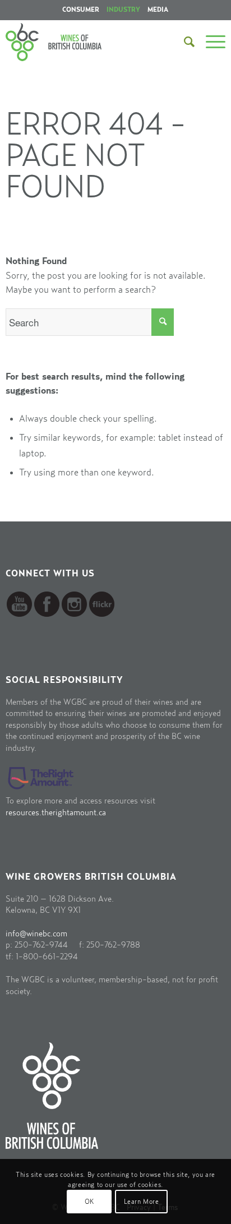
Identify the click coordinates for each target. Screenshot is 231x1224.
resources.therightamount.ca (56, 813)
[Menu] (210, 42)
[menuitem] (80, 10)
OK (89, 1201)
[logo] (71, 42)
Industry (123, 9)
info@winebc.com (36, 934)
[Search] (184, 42)
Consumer (80, 9)
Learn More (141, 1201)
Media (157, 9)
